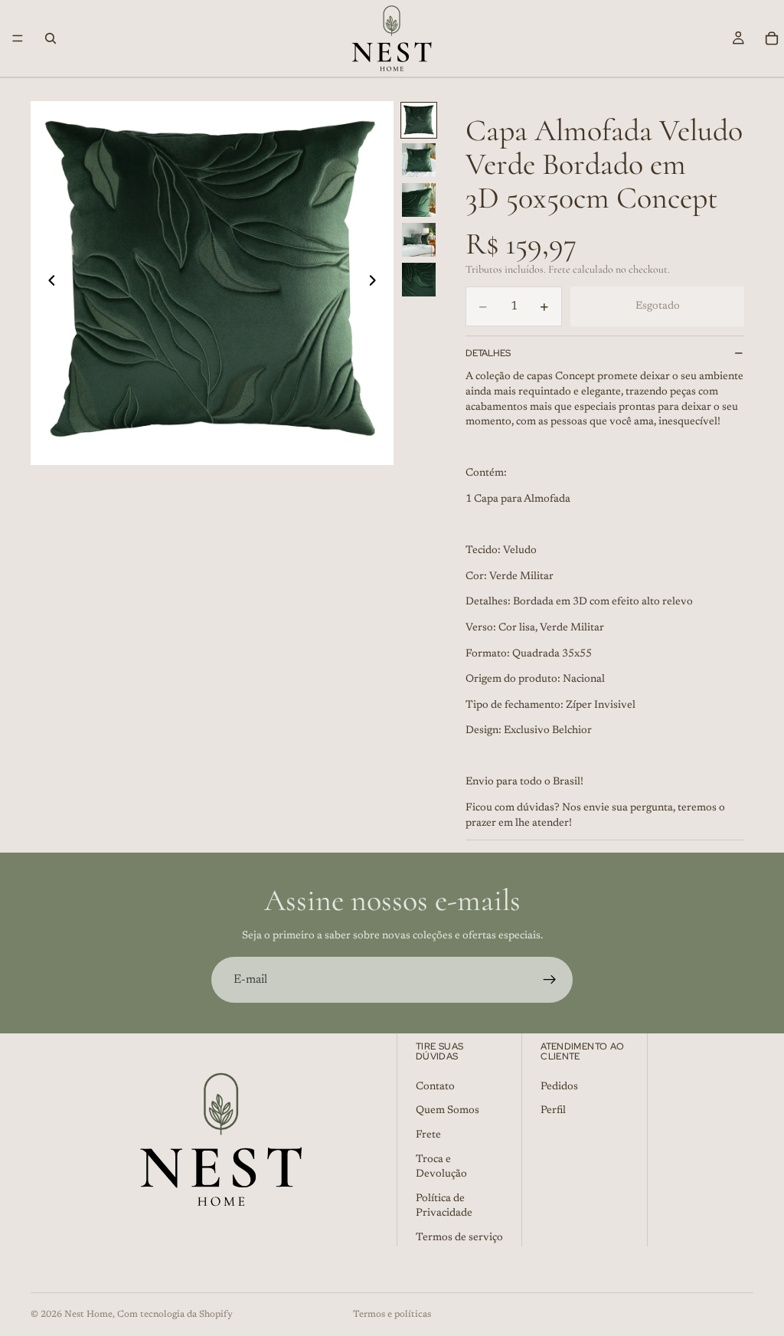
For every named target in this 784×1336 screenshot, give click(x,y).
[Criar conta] (550, 980)
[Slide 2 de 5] (419, 160)
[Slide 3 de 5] (419, 200)
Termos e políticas (392, 1314)
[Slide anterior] (47, 283)
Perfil (553, 1110)
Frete (428, 1135)
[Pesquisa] (50, 38)
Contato (435, 1087)
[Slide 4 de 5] (419, 240)
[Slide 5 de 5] (419, 279)
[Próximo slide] (377, 283)
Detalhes (488, 353)
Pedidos (559, 1087)
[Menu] (17, 38)
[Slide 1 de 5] (419, 120)
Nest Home (88, 1314)
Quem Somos (447, 1110)
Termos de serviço (459, 1238)
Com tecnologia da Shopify (175, 1314)
